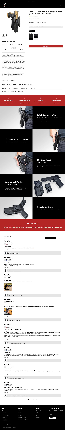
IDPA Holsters (4, 417)
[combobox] (46, 27)
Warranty (19, 412)
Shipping (37, 412)
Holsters (22, 4)
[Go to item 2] (6, 35)
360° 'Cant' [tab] (33, 88)
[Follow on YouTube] (12, 424)
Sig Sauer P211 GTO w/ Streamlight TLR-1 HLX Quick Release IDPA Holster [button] (17, 360)
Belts (32, 4)
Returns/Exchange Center (22, 417)
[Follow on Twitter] (5, 424)
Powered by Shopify (13, 427)
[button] (31, 16)
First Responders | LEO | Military (23, 419)
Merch (46, 4)
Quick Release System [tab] (24, 88)
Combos (36, 4)
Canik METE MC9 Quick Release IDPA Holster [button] (13, 320)
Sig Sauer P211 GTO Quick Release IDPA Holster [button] (14, 270)
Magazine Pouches (5, 420)
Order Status (20, 415)
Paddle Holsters (4, 419)
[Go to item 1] (3, 35)
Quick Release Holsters (6, 415)
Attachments (41, 4)
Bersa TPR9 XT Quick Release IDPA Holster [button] (13, 253)
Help (49, 4)
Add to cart (45, 46)
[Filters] (58, 238)
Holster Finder (17, 4)
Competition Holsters (5, 413)
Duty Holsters (4, 412)
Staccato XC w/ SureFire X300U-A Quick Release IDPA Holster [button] (16, 343)
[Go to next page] (38, 399)
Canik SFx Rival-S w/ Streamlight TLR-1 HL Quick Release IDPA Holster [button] (17, 395)
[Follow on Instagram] (7, 424)
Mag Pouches (27, 4)
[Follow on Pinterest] (10, 424)
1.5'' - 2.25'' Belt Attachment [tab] (13, 88)
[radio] (32, 31)
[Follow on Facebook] (2, 424)
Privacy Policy (38, 415)
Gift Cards (19, 413)
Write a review (50, 237)
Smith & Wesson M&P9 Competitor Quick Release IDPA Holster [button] (16, 378)
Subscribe (52, 417)
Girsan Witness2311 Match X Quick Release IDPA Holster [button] (15, 295)
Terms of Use (38, 413)
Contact (19, 410)
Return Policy (38, 410)
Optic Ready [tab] (4, 88)
